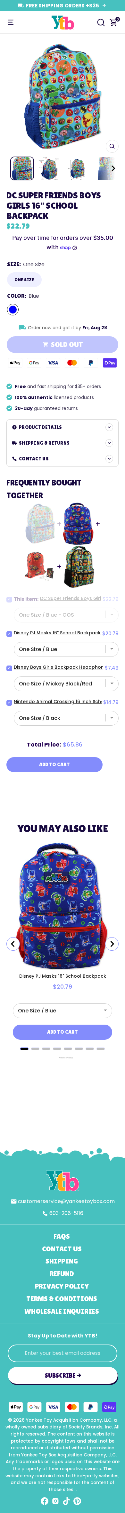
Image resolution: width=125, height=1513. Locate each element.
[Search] (100, 22)
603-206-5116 (66, 1213)
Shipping (62, 1261)
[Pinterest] (77, 1501)
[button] (107, 168)
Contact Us (62, 1249)
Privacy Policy (62, 1286)
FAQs (62, 1236)
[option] (62, 96)
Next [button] (111, 96)
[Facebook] (44, 1501)
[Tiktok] (66, 1501)
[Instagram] (55, 1501)
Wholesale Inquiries (61, 1311)
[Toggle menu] (10, 22)
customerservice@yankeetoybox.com (66, 1201)
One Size (24, 279)
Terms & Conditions (61, 1299)
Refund (62, 1274)
